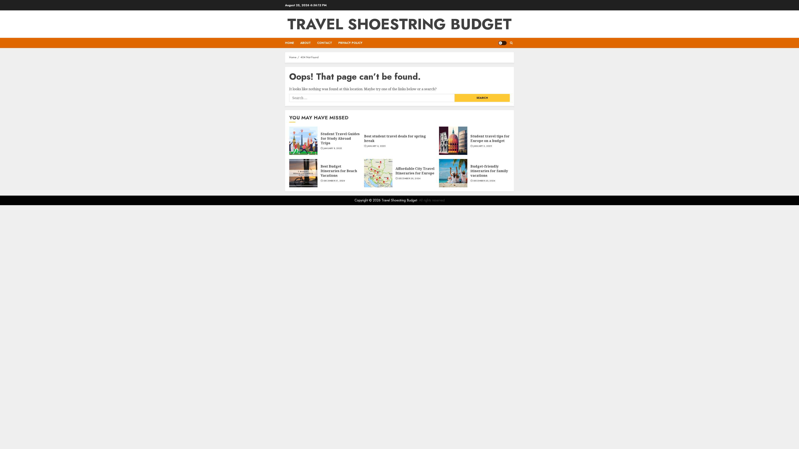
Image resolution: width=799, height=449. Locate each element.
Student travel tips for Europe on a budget (490, 138)
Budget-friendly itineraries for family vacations (489, 171)
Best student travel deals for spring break (395, 138)
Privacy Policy (350, 43)
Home (289, 43)
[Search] (511, 43)
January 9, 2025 (333, 148)
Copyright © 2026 (368, 200)
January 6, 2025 (376, 146)
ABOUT (305, 43)
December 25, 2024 (484, 180)
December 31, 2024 (334, 180)
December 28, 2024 (409, 178)
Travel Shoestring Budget (399, 24)
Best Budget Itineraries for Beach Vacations (339, 171)
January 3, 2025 (482, 146)
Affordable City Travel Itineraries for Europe (415, 170)
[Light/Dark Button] (502, 43)
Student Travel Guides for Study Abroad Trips (340, 139)
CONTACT (324, 43)
